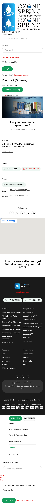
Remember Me (10, 62)
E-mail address (8, 34)
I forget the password (10, 57)
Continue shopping (12, 90)
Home (4, 95)
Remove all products (24, 500)
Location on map (22, 292)
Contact (12, 448)
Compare (9, 500)
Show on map (7, 152)
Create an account (21, 75)
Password (5, 46)
